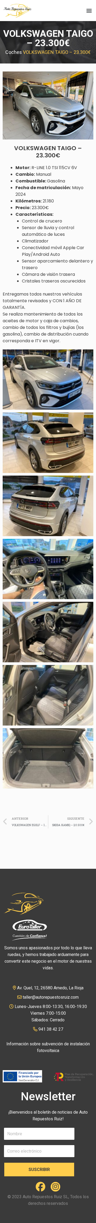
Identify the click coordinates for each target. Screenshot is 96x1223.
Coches (13, 52)
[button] (89, 10)
